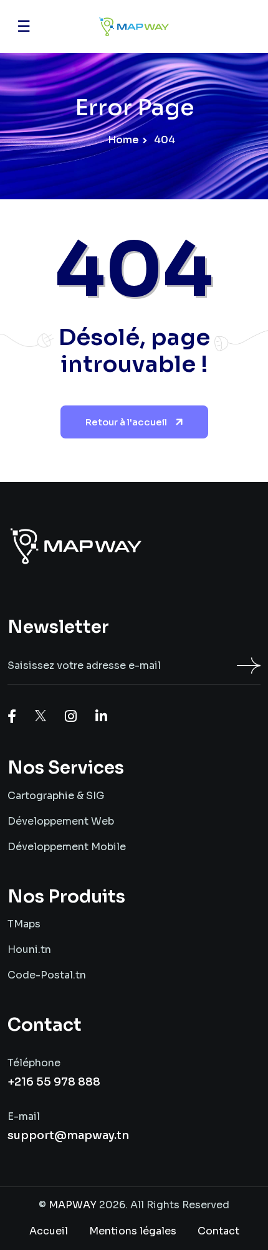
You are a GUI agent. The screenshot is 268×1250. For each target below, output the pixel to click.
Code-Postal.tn (46, 975)
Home (122, 139)
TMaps (24, 923)
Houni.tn (29, 949)
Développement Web (60, 821)
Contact (218, 1231)
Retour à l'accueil (127, 422)
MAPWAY (73, 1204)
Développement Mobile (66, 846)
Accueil (48, 1231)
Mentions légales (132, 1231)
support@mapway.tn (68, 1135)
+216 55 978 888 (53, 1082)
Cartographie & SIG (56, 795)
